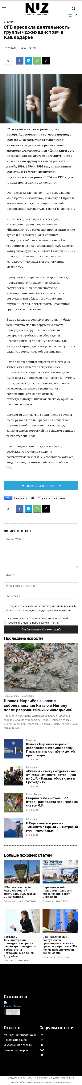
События (8, 22)
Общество (31, 767)
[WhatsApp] (37, 60)
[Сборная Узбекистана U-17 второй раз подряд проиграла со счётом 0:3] (13, 802)
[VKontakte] (42, 1050)
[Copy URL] (46, 60)
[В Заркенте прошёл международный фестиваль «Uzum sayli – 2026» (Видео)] (22, 871)
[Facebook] (19, 60)
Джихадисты (20, 498)
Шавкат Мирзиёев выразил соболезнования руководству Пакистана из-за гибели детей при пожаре (50, 749)
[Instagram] (42, 1040)
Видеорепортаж (12, 901)
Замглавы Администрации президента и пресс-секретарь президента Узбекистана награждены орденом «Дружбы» (20, 946)
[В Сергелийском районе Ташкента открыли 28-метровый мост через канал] (13, 828)
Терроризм (44, 498)
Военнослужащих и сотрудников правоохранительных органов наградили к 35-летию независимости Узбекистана (60, 945)
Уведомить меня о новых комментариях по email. (38, 618)
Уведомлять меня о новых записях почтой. (34, 622)
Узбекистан (60, 498)
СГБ (33, 498)
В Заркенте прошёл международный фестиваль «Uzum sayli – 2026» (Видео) (21, 892)
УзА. (9, 467)
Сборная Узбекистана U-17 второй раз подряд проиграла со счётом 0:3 (52, 801)
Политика (31, 740)
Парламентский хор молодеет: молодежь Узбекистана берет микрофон (57, 892)
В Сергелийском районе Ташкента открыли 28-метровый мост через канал (52, 826)
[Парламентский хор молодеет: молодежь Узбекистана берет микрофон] (60, 871)
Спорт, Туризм (33, 794)
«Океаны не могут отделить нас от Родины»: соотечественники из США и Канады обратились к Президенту (51, 776)
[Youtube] (42, 1055)
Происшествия (11, 696)
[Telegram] (28, 60)
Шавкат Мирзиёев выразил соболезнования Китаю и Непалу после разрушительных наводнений (38, 705)
